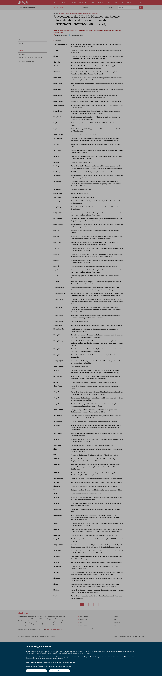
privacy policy (35, 662)
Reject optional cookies (59, 671)
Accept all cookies (36, 671)
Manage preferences (31, 666)
